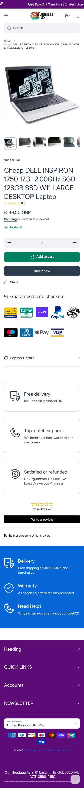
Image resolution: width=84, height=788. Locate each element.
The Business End (34, 750)
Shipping (10, 219)
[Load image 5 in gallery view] (69, 142)
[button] (68, 16)
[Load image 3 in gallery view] (39, 142)
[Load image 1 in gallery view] (10, 143)
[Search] (7, 28)
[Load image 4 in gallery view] (54, 142)
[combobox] (42, 28)
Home (7, 41)
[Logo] (42, 15)
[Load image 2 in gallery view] (25, 142)
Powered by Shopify (58, 750)
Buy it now (42, 271)
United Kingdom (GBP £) (26, 725)
